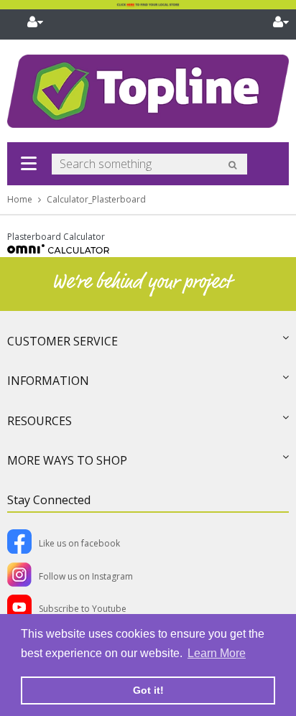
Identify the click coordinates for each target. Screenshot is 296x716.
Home (19, 199)
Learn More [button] (217, 653)
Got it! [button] (148, 690)
